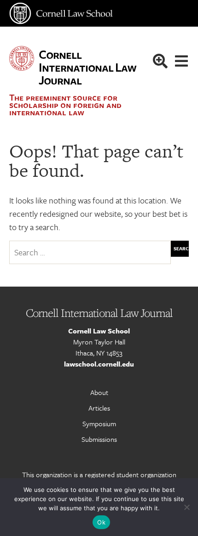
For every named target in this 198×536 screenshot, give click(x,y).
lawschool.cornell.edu (99, 364)
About (99, 392)
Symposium (99, 423)
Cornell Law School (99, 331)
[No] (186, 507)
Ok (101, 522)
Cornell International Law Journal (87, 67)
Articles (99, 408)
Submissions (99, 439)
